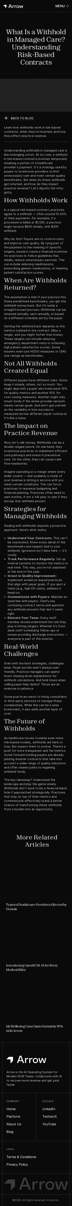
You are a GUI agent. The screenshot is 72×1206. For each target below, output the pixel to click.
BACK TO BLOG (22, 118)
